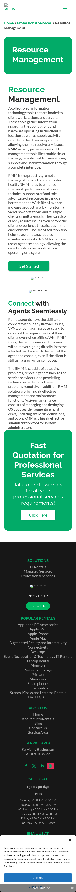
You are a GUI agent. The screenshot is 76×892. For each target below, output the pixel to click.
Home (9, 23)
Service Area (38, 732)
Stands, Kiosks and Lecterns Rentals (38, 692)
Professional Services (34, 23)
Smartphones (38, 683)
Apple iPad (38, 629)
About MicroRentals (38, 719)
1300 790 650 (38, 787)
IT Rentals (38, 567)
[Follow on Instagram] (50, 766)
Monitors (38, 665)
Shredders (38, 679)
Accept (38, 877)
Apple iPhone (38, 633)
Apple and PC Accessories (38, 624)
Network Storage (38, 670)
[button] (70, 840)
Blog (38, 723)
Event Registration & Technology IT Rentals (38, 656)
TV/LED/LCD (38, 697)
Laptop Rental (38, 661)
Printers (38, 674)
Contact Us (38, 728)
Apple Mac (38, 638)
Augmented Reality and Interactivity (38, 642)
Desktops (38, 651)
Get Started (29, 266)
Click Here (38, 514)
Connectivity (38, 647)
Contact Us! (38, 606)
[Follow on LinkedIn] (42, 766)
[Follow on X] (34, 766)
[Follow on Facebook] (26, 766)
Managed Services (38, 571)
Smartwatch (38, 688)
